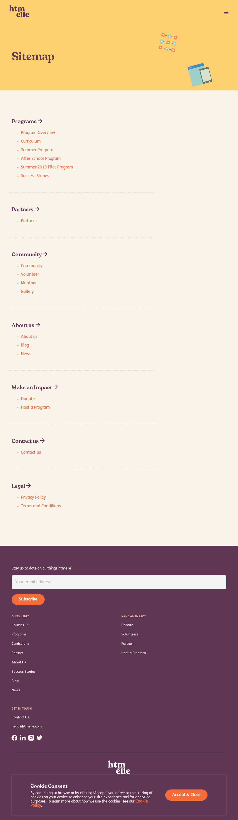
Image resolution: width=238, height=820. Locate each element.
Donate (127, 625)
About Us (19, 662)
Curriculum (31, 142)
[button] (226, 29)
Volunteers (129, 634)
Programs (19, 634)
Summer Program (37, 150)
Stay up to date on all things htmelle (41, 568)
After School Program (41, 159)
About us (29, 337)
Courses (18, 625)
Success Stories (35, 176)
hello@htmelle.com (27, 726)
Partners (28, 221)
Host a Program (133, 653)
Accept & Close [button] (186, 795)
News (26, 354)
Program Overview (38, 133)
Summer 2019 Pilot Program (47, 167)
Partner (17, 653)
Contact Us (20, 717)
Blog (25, 345)
